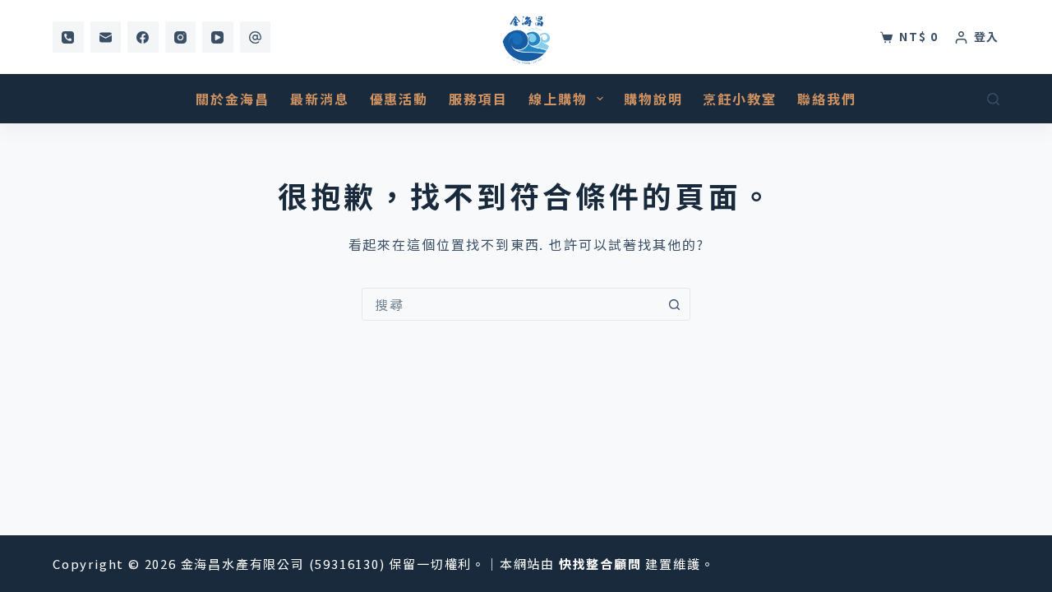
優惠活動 (399, 99)
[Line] (255, 37)
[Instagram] (180, 37)
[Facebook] (143, 37)
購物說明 (653, 99)
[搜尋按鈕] (674, 304)
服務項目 (478, 99)
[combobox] (510, 304)
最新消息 (319, 99)
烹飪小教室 (740, 99)
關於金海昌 (233, 99)
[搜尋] (993, 99)
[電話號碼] (68, 37)
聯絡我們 (826, 99)
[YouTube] (217, 37)
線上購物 (558, 99)
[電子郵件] (106, 37)
